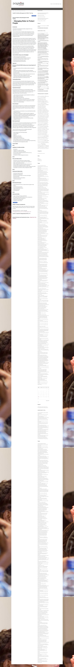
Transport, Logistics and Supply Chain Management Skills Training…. (42, 379)
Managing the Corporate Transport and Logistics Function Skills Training (42, 306)
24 (38, 396)
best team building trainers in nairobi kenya (43, 116)
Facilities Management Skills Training (42, 268)
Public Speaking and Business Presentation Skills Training (43, 609)
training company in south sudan (45, 148)
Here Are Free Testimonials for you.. (42, 63)
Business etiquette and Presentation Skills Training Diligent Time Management (43, 121)
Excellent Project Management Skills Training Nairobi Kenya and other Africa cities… (43, 50)
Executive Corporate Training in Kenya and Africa (43, 53)
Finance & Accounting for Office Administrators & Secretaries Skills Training (43, 269)
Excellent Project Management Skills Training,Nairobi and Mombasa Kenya (42, 258)
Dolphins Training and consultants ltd (42, 42)
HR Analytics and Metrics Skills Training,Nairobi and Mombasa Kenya (42, 284)
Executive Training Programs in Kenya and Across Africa (43, 421)
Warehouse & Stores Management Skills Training (43, 653)
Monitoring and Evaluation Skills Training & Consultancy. (43, 582)
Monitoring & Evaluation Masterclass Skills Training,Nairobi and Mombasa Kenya (43, 310)
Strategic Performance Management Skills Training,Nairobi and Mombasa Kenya (43, 358)
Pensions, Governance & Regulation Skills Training (43, 595)
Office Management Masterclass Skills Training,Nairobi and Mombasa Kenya (42, 317)
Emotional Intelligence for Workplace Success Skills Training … (42, 248)
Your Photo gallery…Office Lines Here (42, 88)
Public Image (46, 140)
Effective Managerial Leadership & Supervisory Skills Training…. (42, 242)
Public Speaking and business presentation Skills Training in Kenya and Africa (43, 73)
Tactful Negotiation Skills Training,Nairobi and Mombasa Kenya (43, 364)
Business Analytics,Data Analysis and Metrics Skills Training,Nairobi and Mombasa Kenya (43, 189)
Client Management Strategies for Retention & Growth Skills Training (43, 202)
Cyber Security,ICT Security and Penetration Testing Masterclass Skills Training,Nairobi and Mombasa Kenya (43, 227)
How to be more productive (45, 138)
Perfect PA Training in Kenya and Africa (42, 67)
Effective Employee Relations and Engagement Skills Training (42, 238)
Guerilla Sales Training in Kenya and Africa (43, 58)
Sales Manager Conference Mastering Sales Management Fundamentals (43, 348)
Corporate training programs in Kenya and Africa (43, 40)
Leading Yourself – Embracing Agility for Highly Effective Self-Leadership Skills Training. (43, 297)
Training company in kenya (42, 147)
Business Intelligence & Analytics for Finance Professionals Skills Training (43, 193)
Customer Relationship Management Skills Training (43, 501)
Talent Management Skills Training (42, 365)
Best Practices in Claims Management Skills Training (43, 459)
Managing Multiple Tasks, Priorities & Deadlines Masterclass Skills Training (42, 303)
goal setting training (43, 137)
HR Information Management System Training (43, 285)
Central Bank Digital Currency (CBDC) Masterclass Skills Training (42, 199)
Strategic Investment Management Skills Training (43, 624)
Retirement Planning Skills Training (42, 343)
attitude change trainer (42, 100)
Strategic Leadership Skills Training (42, 625)
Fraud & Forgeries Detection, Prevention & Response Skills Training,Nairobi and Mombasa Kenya (43, 278)
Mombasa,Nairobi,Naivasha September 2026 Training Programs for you (43, 13)
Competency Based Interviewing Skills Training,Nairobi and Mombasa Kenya (42, 207)
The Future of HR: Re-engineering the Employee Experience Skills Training (42, 370)
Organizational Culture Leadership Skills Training (42, 589)
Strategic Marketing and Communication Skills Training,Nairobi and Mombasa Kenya (43, 356)
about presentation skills (42, 96)
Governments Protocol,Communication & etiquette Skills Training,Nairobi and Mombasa (43, 281)
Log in (38, 158)
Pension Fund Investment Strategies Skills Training (43, 592)
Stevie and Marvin (40, 351)
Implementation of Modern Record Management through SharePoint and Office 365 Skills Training (43, 289)
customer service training (42, 134)
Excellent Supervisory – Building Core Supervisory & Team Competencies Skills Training (43, 262)
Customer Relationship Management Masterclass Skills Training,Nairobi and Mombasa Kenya (42, 221)
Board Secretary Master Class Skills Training (43, 183)
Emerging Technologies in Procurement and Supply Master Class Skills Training (43, 244)
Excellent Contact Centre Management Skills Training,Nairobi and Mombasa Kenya (43, 253)
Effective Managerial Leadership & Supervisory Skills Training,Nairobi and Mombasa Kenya (42, 240)
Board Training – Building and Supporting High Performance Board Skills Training (43, 184)
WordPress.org (39, 160)
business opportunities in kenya (43, 124)
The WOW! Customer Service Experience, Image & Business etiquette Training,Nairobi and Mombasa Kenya (43, 374)
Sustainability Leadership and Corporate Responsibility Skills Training (43, 361)
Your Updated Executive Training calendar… (43, 27)
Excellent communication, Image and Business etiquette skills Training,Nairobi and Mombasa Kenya (43, 251)
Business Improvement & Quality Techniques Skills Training (43, 469)
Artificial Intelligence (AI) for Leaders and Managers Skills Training (43, 175)
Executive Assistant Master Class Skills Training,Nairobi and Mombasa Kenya (42, 264)
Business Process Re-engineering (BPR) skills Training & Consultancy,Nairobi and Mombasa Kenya (43, 195)
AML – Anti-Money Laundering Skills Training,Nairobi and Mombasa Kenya (42, 173)
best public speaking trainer (43, 110)
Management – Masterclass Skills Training (43, 300)
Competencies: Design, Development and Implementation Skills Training (43, 205)
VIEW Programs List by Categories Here (42, 25)
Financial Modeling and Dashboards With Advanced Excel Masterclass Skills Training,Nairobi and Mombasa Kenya (43, 276)
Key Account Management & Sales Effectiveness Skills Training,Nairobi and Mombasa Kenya (43, 293)
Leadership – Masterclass (41, 295)
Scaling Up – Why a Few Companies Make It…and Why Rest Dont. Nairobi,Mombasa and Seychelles (43, 350)
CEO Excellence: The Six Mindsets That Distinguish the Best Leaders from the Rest (43, 200)
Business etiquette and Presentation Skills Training (43, 120)
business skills (42, 125)
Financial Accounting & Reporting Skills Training (42, 546)
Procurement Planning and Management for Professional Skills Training (43, 331)
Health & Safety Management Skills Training (43, 282)
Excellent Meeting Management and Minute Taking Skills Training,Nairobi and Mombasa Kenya (43, 256)
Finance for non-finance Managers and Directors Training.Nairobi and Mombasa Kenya (43, 272)
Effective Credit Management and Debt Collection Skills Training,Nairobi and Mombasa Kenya (42, 236)
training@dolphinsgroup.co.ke (17, 211)
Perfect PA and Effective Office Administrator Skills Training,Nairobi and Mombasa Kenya (43, 329)
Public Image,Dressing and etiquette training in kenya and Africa (43, 70)
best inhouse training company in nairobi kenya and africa (43, 105)
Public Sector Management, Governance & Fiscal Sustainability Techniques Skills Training (43, 336)
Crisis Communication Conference (42, 495)
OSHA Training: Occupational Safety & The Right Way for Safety (43, 590)
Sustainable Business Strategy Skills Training (43, 362)
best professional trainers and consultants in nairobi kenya (42, 108)
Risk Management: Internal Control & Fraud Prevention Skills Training (43, 346)
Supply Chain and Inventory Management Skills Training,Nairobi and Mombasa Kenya (43, 359)
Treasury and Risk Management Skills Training (42, 651)
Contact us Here (40, 210)
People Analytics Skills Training (41, 326)
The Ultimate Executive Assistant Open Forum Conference (43, 642)
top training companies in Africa (41, 141)
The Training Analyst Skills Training (42, 641)
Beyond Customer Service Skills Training (43, 182)
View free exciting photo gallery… (42, 85)
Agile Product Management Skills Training (43, 172)
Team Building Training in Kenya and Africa (43, 83)
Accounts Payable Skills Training (42, 165)
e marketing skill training (41, 48)
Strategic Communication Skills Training (42, 352)
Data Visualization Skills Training (42, 228)
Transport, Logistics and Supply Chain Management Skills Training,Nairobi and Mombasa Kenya (42, 377)
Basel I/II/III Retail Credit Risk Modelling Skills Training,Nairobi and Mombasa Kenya (43, 179)
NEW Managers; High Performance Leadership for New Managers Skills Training (43, 315)
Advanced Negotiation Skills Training (42, 171)
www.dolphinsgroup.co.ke (26, 211)
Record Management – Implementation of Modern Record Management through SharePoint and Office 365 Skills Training (43, 341)
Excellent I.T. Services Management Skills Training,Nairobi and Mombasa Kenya (43, 254)
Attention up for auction (41, 15)
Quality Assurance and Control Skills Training (43, 610)
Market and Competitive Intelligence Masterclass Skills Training (42, 308)
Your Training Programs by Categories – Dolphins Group (42, 654)
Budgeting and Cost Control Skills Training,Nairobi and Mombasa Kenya (42, 188)
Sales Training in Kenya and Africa (42, 79)
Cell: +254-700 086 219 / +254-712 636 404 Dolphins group (43, 33)
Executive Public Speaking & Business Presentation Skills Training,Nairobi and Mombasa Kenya (42, 267)
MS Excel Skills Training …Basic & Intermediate (42, 583)
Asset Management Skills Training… (42, 178)
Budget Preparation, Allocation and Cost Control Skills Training (43, 186)
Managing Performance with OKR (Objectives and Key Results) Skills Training (43, 305)
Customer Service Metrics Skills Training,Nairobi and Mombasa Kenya (42, 225)
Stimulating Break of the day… (41, 153)
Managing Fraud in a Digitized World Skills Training (43, 572)
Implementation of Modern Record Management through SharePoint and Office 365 (43, 287)
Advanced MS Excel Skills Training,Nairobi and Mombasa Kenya (43, 170)
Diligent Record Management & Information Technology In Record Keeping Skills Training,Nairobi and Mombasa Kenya (43, 230)
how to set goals (42, 140)
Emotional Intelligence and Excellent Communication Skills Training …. (42, 246)
